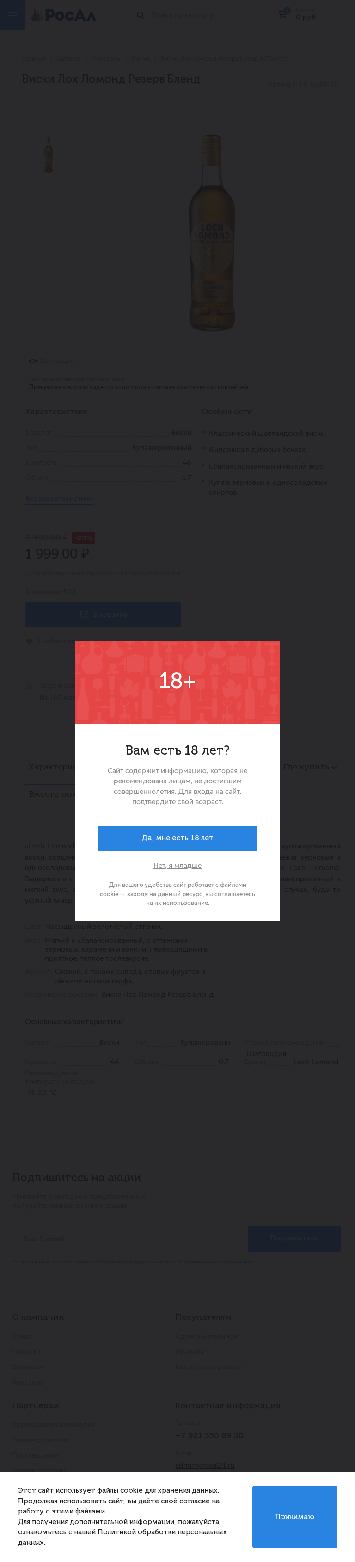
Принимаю (294, 1517)
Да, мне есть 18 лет (177, 838)
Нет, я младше (177, 865)
